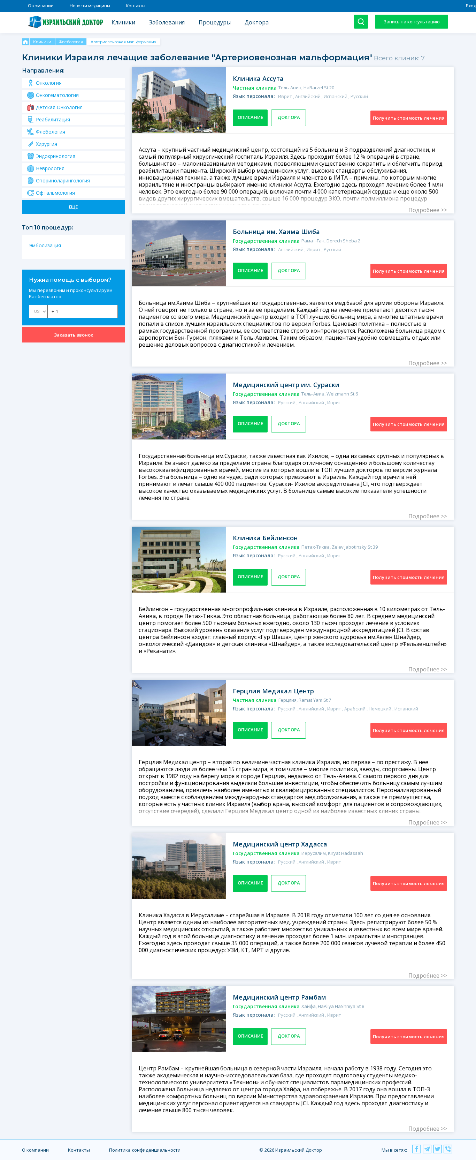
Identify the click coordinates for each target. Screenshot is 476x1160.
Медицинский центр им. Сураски (286, 385)
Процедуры (215, 22)
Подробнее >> (427, 209)
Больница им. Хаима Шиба (276, 231)
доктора (288, 117)
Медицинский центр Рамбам (279, 997)
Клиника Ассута (258, 78)
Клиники (123, 22)
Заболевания (167, 22)
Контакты (135, 6)
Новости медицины (90, 6)
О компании (41, 6)
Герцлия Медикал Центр (273, 691)
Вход (471, 6)
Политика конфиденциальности (145, 1150)
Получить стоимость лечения (409, 118)
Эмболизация (45, 245)
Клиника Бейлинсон (265, 538)
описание (250, 117)
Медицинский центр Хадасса (280, 844)
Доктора (257, 22)
